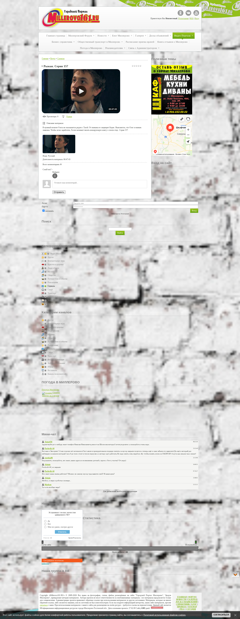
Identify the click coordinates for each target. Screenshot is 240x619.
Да (49, 521)
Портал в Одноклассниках (180, 13)
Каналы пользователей (57, 374)
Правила (181, 607)
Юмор (50, 304)
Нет (49, 524)
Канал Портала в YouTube (196, 13)
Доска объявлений (186, 602)
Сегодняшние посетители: (54, 560)
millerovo (45, 563)
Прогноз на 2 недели (50, 396)
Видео (52, 58)
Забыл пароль (115, 214)
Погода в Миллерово (50, 390)
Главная (45, 58)
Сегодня (191, 609)
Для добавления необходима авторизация (120, 491)
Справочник (183, 604)
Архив (70, 538)
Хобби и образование (56, 300)
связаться (44, 605)
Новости (181, 599)
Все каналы (52, 370)
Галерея (192, 599)
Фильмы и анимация (56, 297)
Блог (194, 604)
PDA (182, 609)
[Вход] (54, 175)
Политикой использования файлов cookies (164, 615)
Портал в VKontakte (188, 13)
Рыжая (69, 116)
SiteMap (192, 607)
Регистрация (183, 18)
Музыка (51, 272)
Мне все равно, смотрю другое (60, 527)
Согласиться (221, 615)
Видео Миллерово (57, 254)
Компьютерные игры (56, 261)
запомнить (49, 211)
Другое (51, 257)
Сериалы (60, 58)
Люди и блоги (53, 268)
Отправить (59, 192)
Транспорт (52, 293)
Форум (192, 597)
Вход (197, 18)
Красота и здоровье (56, 264)
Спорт (50, 289)
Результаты (77, 538)
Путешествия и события (57, 279)
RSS (191, 18)
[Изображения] (59, 144)
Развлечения (53, 282)
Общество (52, 275)
